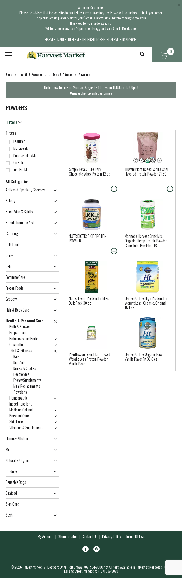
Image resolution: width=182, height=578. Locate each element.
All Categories (17, 181)
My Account (46, 536)
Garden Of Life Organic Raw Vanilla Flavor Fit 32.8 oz (143, 356)
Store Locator (67, 536)
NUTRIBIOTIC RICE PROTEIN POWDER (87, 238)
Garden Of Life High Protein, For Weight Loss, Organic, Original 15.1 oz (146, 303)
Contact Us (89, 536)
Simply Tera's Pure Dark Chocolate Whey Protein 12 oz (89, 171)
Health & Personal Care (34, 74)
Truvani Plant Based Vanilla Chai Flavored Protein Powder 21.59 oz (146, 174)
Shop (9, 74)
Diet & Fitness (62, 74)
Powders (84, 74)
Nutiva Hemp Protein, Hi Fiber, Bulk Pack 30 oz (89, 300)
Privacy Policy (111, 536)
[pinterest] (96, 550)
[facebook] (85, 550)
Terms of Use (135, 536)
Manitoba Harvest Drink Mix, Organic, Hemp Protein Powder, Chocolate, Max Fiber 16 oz (146, 240)
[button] (54, 190)
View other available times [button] (91, 93)
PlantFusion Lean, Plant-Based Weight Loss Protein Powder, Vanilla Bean (89, 359)
